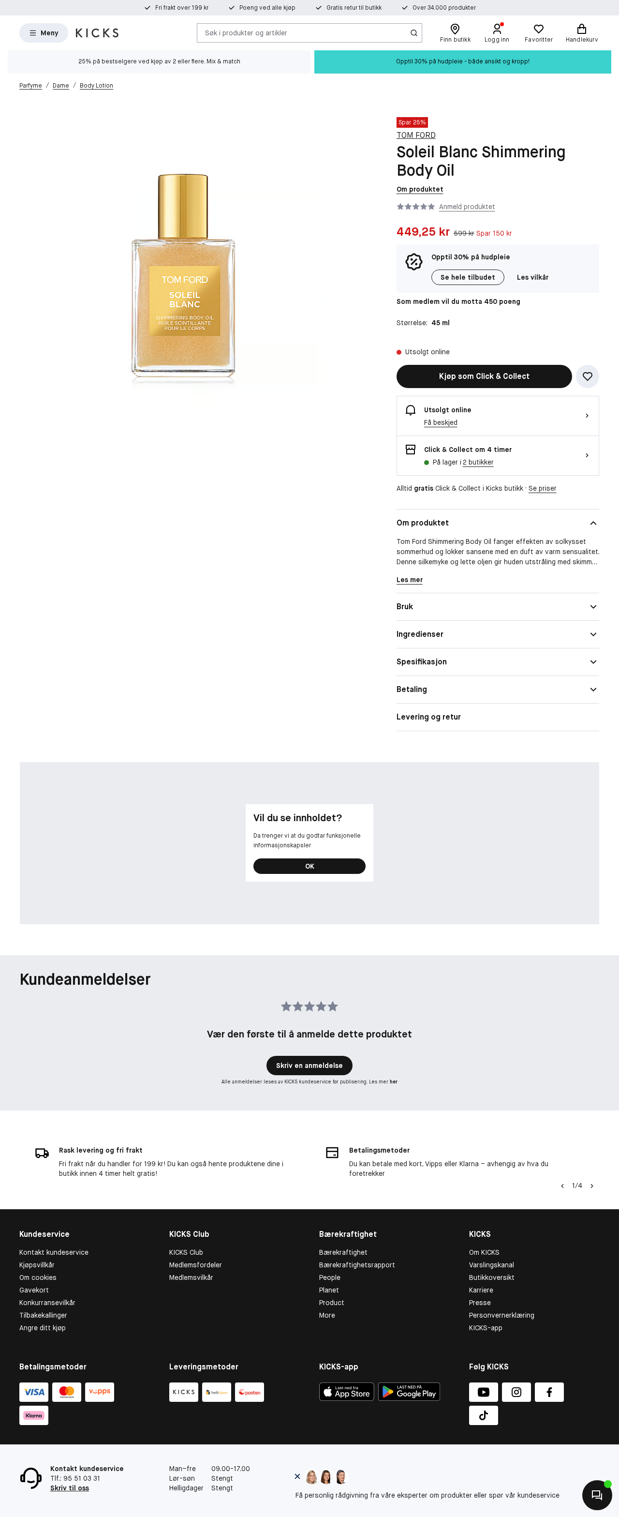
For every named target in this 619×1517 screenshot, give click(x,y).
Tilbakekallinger (43, 1315)
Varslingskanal (491, 1265)
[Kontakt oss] (597, 1495)
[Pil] (592, 1186)
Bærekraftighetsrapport (357, 1265)
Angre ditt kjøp (42, 1327)
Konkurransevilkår (47, 1302)
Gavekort (34, 1290)
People (329, 1277)
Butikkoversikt (492, 1277)
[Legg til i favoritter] (587, 376)
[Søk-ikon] (414, 33)
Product (331, 1302)
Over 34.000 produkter (444, 8)
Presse (480, 1302)
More (327, 1315)
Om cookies (38, 1277)
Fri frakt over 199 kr (181, 8)
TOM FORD (416, 135)
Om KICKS (484, 1252)
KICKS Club (186, 1252)
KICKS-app (485, 1327)
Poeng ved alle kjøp (267, 8)
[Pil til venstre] (562, 1186)
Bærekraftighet (343, 1252)
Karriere (481, 1290)
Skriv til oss (69, 1488)
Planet (329, 1290)
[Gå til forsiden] (97, 33)
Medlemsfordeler (195, 1265)
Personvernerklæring (501, 1315)
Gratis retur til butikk (354, 8)
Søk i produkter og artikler (246, 32)
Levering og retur (429, 717)
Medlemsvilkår (191, 1277)
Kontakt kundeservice (53, 1252)
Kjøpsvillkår (37, 1265)
